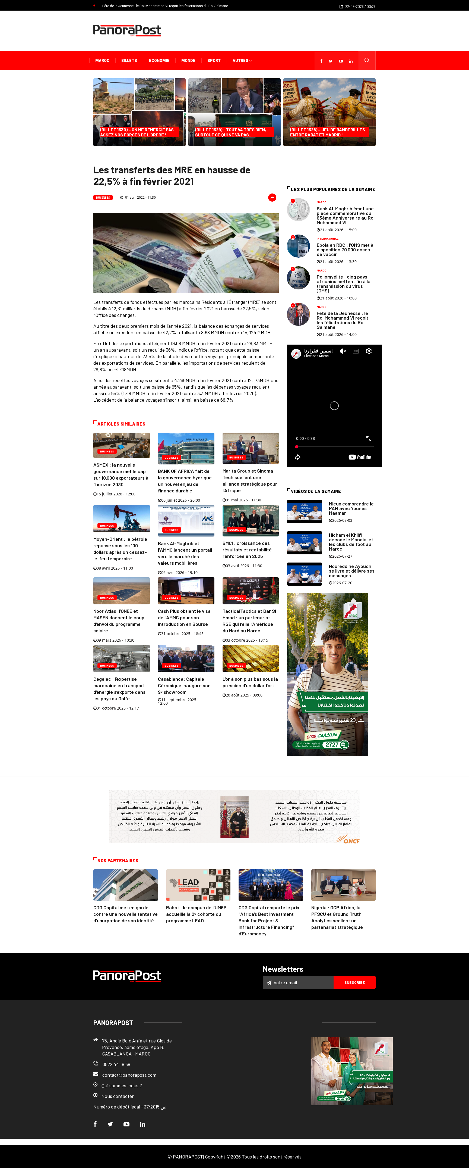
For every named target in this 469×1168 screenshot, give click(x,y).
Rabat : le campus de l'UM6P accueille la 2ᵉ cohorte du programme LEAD (196, 913)
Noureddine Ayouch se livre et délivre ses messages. (352, 570)
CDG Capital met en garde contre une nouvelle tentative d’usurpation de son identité (125, 913)
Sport (214, 60)
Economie (159, 60)
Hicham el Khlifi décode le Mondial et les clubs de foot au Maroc (351, 542)
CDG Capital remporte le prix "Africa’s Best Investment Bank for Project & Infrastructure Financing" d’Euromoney (269, 920)
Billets (129, 60)
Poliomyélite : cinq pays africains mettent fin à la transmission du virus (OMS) (343, 283)
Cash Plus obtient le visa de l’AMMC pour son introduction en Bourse (184, 617)
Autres (241, 60)
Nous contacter (118, 1096)
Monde (188, 60)
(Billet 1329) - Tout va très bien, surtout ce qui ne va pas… (230, 132)
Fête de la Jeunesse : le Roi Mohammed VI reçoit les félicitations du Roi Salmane (165, 6)
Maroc (102, 60)
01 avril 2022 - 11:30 (140, 197)
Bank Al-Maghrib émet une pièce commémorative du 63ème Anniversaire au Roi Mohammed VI (346, 215)
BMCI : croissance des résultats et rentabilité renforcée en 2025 (247, 549)
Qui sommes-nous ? (122, 1085)
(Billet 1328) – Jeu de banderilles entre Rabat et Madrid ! (327, 132)
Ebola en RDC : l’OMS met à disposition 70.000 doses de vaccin (345, 249)
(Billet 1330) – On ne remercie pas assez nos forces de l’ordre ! (137, 132)
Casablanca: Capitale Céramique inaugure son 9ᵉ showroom (184, 685)
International (327, 238)
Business (103, 197)
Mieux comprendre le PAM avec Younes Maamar (351, 508)
